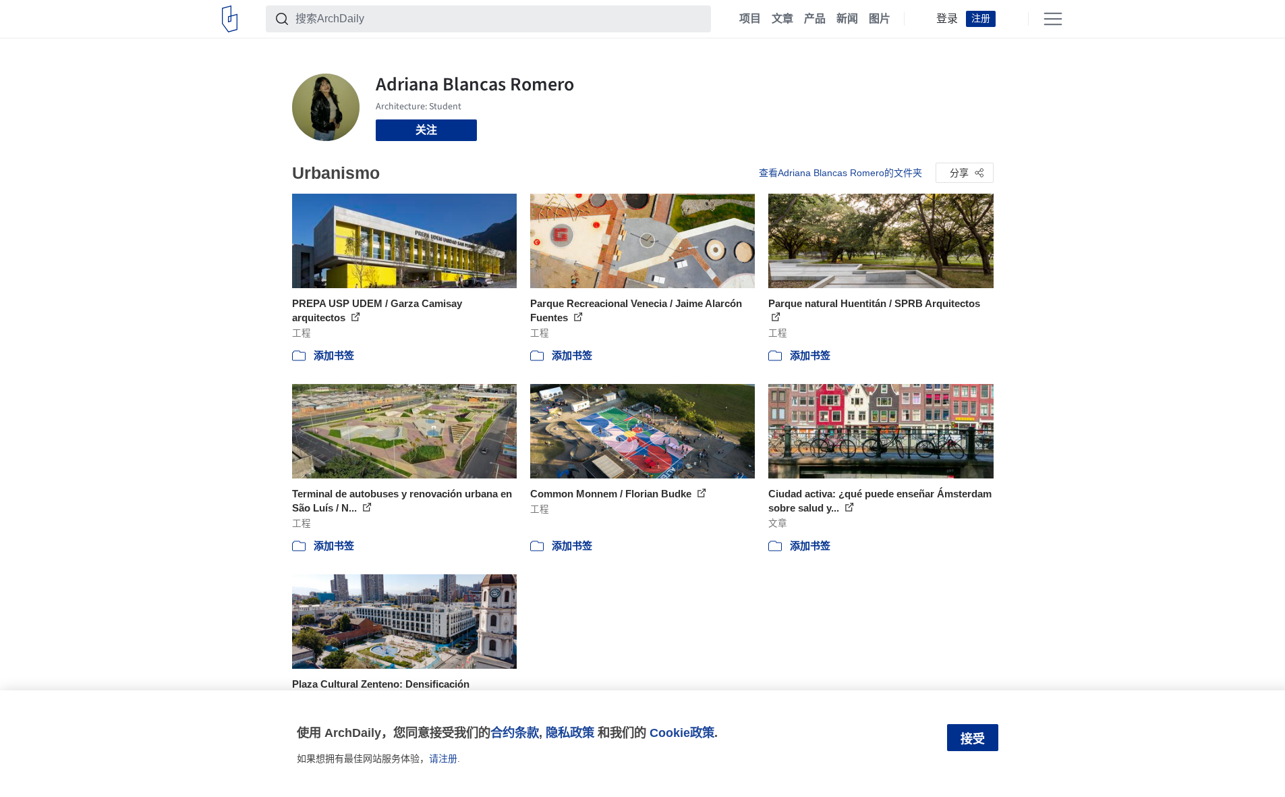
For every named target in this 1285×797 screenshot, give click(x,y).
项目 (750, 18)
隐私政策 (570, 732)
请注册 (443, 758)
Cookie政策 (682, 732)
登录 (947, 18)
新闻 (847, 18)
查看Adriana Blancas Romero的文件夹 (840, 172)
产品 (815, 18)
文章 (782, 18)
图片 (879, 18)
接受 (973, 739)
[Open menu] (1053, 19)
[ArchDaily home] (229, 18)
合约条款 (514, 732)
